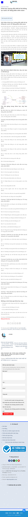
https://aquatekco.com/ (12, 479)
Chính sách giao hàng (7, 435)
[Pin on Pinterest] (17, 323)
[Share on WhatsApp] (8, 323)
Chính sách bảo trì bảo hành (8, 440)
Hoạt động (4, 428)
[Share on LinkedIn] (20, 323)
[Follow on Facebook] (9, 461)
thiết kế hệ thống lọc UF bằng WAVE (19, 329)
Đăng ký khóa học (5, 318)
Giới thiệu (4, 426)
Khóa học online (4, 6)
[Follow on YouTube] (19, 461)
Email (4, 388)
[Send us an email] (14, 461)
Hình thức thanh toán (7, 437)
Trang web (5, 394)
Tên (4, 382)
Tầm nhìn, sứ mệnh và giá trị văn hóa (10, 430)
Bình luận (5, 371)
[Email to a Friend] (15, 323)
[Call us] (16, 461)
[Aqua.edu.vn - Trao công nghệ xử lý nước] (14, 2)
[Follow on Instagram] (12, 461)
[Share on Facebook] (10, 323)
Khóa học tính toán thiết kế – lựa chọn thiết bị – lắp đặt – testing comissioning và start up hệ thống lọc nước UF (7, 345)
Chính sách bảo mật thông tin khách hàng (14, 442)
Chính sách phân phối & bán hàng (10, 433)
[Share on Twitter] (13, 323)
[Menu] (2, 2)
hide (11, 18)
